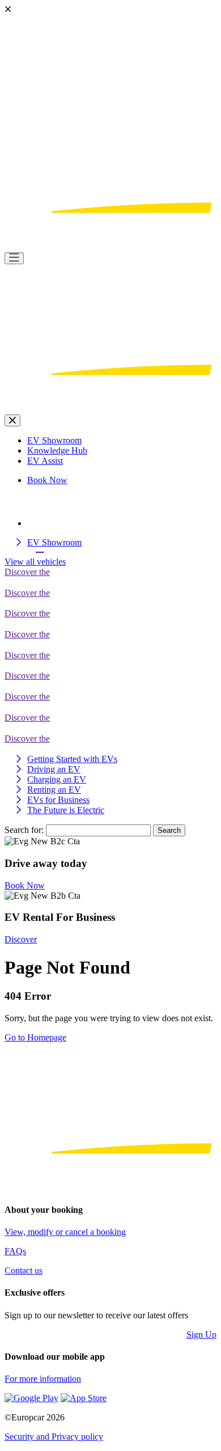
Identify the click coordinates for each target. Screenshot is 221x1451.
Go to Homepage (35, 1037)
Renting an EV (54, 789)
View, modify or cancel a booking (65, 1232)
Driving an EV (53, 769)
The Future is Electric (65, 810)
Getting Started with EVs (72, 759)
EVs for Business (58, 800)
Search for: (24, 830)
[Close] (12, 420)
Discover (21, 939)
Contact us (23, 1270)
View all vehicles (35, 561)
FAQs (15, 1251)
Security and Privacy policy (54, 1436)
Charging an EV (56, 779)
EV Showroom (54, 542)
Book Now (25, 885)
